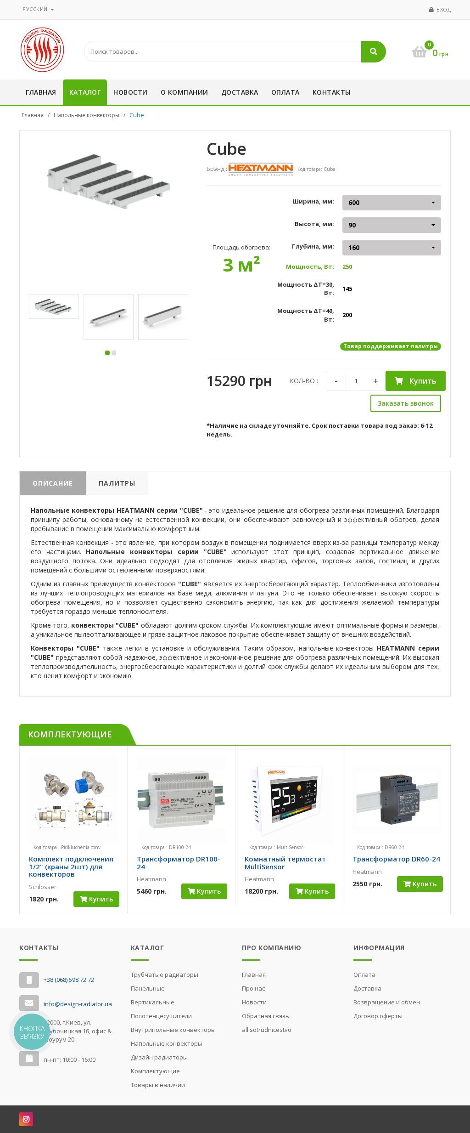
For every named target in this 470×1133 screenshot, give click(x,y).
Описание (53, 483)
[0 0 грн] (418, 37)
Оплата (285, 92)
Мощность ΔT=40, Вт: (305, 314)
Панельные (148, 988)
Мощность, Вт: (310, 266)
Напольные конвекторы (86, 115)
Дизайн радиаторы (159, 1057)
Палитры (117, 483)
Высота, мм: (314, 224)
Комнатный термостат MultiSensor (285, 862)
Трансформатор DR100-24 (178, 862)
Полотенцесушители (161, 1016)
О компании (184, 92)
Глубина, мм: (313, 246)
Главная (41, 92)
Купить (422, 381)
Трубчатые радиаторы (164, 974)
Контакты (332, 92)
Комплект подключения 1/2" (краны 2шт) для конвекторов (71, 866)
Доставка (239, 92)
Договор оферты (378, 1016)
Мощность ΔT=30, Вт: (305, 288)
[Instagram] (26, 1119)
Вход (443, 9)
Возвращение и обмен (386, 1002)
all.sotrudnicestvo (266, 1029)
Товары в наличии (158, 1085)
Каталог (85, 92)
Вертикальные (152, 1002)
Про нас (253, 988)
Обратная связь (265, 1016)
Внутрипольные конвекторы (173, 1029)
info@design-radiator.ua (78, 1004)
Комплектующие (155, 1071)
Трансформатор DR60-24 (396, 858)
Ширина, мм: (313, 201)
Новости (130, 92)
